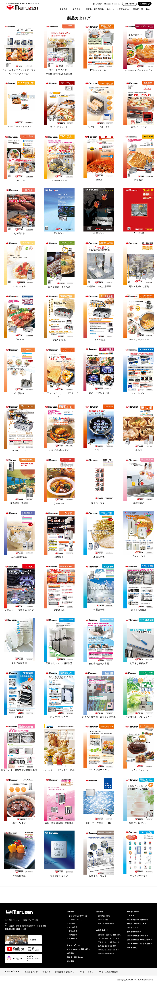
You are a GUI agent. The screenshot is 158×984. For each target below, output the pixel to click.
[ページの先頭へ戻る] (154, 980)
